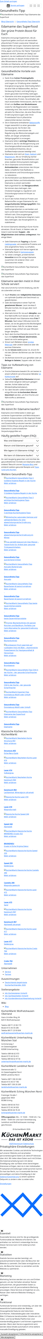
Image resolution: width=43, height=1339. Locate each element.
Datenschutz (28, 1143)
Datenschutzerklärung (9, 1176)
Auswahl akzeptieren (9, 1334)
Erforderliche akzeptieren (31, 1334)
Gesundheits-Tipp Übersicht (28, 21)
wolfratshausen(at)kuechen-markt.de (17, 1033)
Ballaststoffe (34, 122)
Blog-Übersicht (7, 21)
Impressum (18, 1143)
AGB (11, 1143)
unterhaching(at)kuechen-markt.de (16, 1061)
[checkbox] (21, 1230)
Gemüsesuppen (27, 252)
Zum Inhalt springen (8, 1)
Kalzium (33, 154)
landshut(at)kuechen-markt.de (14, 1087)
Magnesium (10, 157)
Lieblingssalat (10, 244)
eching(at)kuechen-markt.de (13, 1112)
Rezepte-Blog (28, 464)
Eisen (27, 154)
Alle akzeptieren (7, 1337)
